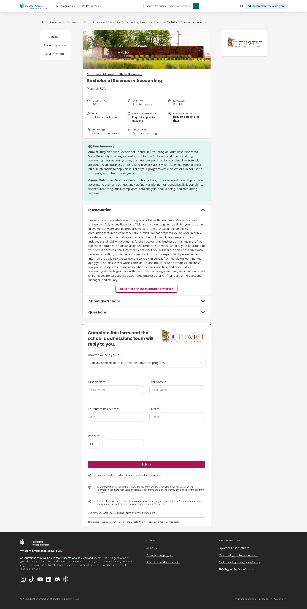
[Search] (196, 6)
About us (151, 548)
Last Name (157, 382)
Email (154, 409)
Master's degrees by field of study (238, 555)
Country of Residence (103, 409)
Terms (128, 512)
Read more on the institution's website (146, 289)
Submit (146, 464)
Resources (92, 6)
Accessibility (280, 598)
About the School (55, 45)
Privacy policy (265, 598)
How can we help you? (104, 355)
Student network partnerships (163, 562)
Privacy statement (145, 512)
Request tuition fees (104, 133)
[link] (186, 22)
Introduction (52, 37)
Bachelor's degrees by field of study (239, 562)
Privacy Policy (145, 521)
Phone (93, 436)
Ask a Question (54, 54)
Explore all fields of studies (234, 548)
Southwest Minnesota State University (114, 74)
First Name (96, 382)
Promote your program (159, 555)
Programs (67, 6)
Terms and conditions (244, 598)
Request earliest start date (187, 118)
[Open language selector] (241, 6)
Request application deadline (144, 118)
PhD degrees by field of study (236, 569)
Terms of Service (165, 521)
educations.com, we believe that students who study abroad (58, 558)
